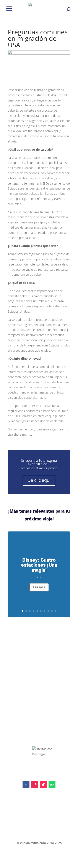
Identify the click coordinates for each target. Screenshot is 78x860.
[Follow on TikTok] (43, 784)
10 (55, 611)
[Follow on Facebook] (26, 784)
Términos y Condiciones (23, 823)
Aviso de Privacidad (20, 815)
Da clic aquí (39, 480)
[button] (9, 8)
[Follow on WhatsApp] (52, 784)
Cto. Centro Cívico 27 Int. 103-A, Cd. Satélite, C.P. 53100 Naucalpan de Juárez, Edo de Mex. (39, 832)
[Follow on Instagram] (34, 784)
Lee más (39, 587)
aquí (37, 811)
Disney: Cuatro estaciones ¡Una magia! (39, 565)
